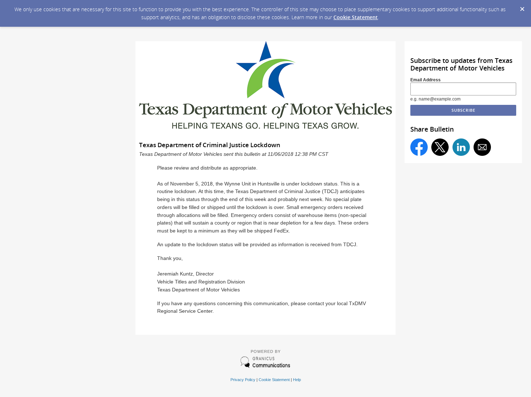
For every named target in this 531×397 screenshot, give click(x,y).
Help (297, 379)
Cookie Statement (355, 17)
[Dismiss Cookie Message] (522, 7)
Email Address (425, 79)
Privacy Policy (242, 379)
